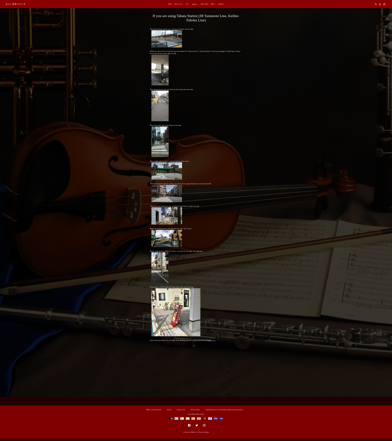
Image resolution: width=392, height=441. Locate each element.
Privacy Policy (195, 409)
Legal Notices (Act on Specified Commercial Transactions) (224, 409)
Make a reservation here (153, 409)
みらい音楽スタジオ (16, 4)
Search (169, 409)
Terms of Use (181, 409)
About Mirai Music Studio (196, 414)
